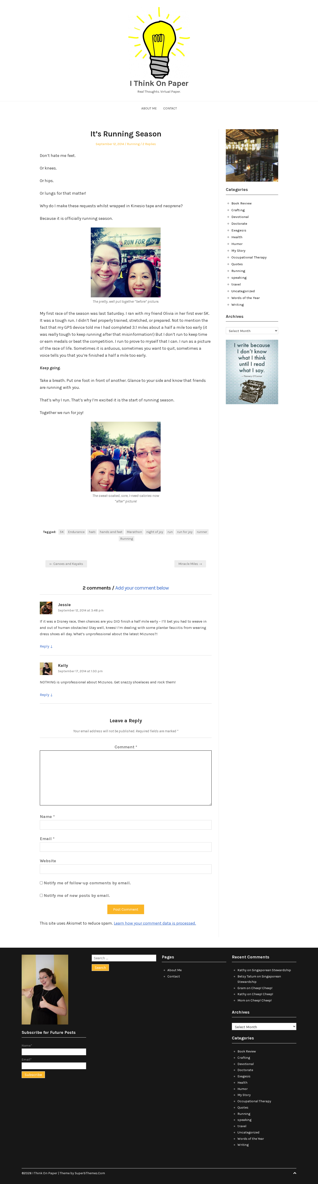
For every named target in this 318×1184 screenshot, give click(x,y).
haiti (92, 532)
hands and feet (111, 532)
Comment (126, 747)
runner (202, 532)
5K (62, 532)
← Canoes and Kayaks (66, 564)
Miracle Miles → (190, 564)
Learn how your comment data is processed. (155, 923)
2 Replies (149, 144)
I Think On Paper (159, 83)
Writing (237, 304)
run (170, 532)
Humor (237, 244)
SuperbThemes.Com (90, 1173)
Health (236, 237)
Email (47, 838)
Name (47, 816)
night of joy (154, 532)
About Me (149, 108)
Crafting (238, 210)
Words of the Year (245, 298)
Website (48, 860)
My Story (238, 250)
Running (133, 144)
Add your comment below (142, 588)
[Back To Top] (294, 1173)
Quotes (237, 264)
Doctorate (239, 223)
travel (236, 284)
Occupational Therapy (249, 257)
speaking (239, 277)
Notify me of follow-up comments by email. (87, 882)
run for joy (185, 532)
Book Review (241, 203)
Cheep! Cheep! (261, 988)
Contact (170, 108)
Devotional (240, 217)
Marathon (134, 532)
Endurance (76, 532)
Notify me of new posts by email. (77, 895)
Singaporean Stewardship (271, 970)
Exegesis (238, 230)
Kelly (63, 665)
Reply (44, 646)
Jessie (64, 604)
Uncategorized (243, 291)
